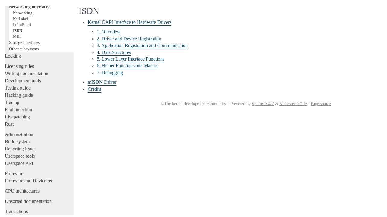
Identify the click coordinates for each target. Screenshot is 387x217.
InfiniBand (22, 24)
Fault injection (18, 109)
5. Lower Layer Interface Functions (130, 58)
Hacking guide (19, 95)
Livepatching (17, 116)
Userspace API (19, 163)
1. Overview (109, 31)
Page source (321, 104)
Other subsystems (24, 48)
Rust (9, 124)
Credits (94, 89)
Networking (22, 13)
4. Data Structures (114, 52)
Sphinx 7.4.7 (263, 104)
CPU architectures (22, 190)
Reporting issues (20, 148)
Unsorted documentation (28, 201)
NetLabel (20, 19)
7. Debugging (110, 72)
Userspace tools (20, 156)
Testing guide (18, 87)
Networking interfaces (29, 6)
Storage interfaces (24, 42)
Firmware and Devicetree (29, 180)
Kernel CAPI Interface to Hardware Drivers (129, 22)
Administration (19, 134)
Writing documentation (26, 73)
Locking (13, 55)
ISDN (17, 30)
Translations (16, 211)
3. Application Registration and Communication (142, 45)
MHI (17, 36)
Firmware (14, 173)
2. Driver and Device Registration (129, 38)
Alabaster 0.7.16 (293, 104)
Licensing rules (19, 66)
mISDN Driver (102, 82)
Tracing (12, 102)
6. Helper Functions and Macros (127, 65)
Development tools (23, 80)
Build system (17, 141)
